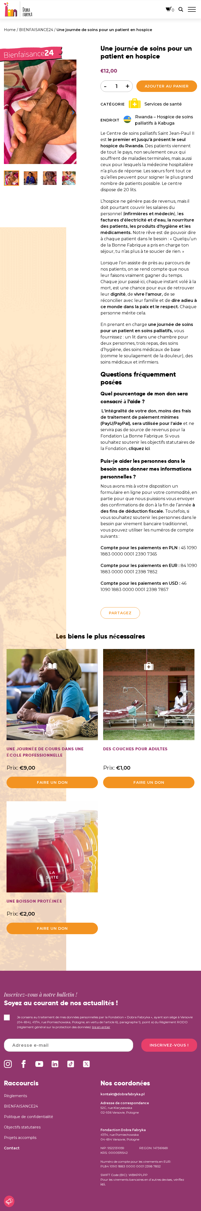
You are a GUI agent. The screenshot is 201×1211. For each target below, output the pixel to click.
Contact (12, 1148)
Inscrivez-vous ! (169, 1045)
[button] (73, 111)
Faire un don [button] (52, 782)
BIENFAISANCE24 (36, 29)
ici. (102, 1184)
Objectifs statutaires (22, 1127)
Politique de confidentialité (28, 1116)
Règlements (15, 1095)
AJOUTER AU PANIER (167, 86)
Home (10, 29)
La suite (52, 722)
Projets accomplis (20, 1137)
